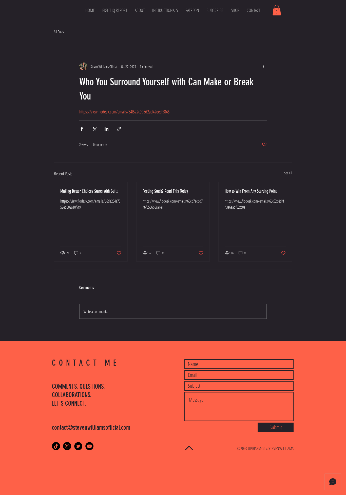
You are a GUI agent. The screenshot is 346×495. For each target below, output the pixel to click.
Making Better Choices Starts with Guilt (89, 191)
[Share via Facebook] (81, 128)
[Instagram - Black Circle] (67, 446)
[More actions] (264, 66)
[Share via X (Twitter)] (94, 128)
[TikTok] (56, 446)
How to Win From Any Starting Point (251, 191)
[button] (276, 10)
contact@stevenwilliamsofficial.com (91, 427)
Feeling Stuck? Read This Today (165, 191)
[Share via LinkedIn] (106, 128)
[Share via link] (119, 128)
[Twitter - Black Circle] (78, 446)
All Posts (59, 31)
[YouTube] (89, 446)
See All (288, 172)
